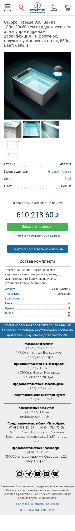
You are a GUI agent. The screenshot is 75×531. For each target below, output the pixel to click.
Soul (67, 179)
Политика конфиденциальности (37, 503)
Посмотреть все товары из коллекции (37, 249)
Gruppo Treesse (59, 171)
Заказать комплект (37, 227)
